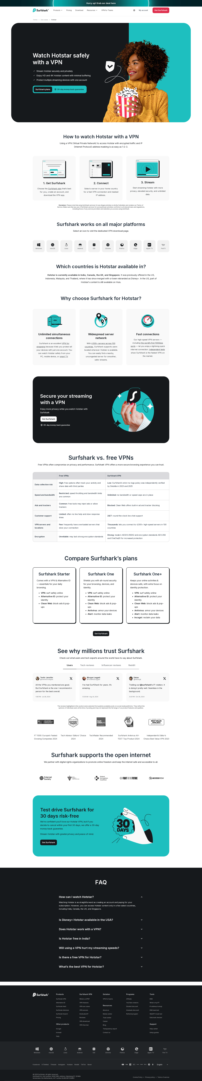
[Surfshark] (41, 10)
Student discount (132, 1006)
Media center (107, 1014)
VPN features (84, 1003)
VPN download (84, 1021)
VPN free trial (83, 1025)
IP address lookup (156, 1006)
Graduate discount (132, 1010)
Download (79, 10)
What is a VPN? (84, 999)
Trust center (107, 1018)
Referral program (132, 1014)
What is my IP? (154, 1003)
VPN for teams (108, 999)
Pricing (69, 10)
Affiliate (129, 999)
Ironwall (58, 1032)
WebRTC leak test (156, 1014)
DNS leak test (154, 1010)
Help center (154, 1029)
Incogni (58, 1029)
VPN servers (83, 1010)
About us (106, 1010)
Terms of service (163, 1077)
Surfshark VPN (61, 999)
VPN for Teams (107, 10)
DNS (151, 999)
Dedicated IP (83, 1014)
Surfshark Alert (61, 1006)
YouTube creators (132, 1003)
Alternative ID (60, 1003)
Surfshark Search (62, 1014)
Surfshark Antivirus (62, 1010)
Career (105, 1021)
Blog (104, 1025)
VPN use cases (84, 1006)
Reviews (82, 1017)
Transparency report (110, 1029)
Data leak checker (156, 1017)
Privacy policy (150, 1077)
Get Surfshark (48, 419)
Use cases (44, 20)
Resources (91, 10)
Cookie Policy (137, 1077)
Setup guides (154, 1032)
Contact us (106, 1032)
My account (143, 10)
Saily (57, 1036)
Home (35, 20)
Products (56, 10)
